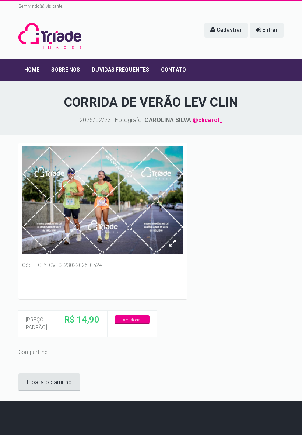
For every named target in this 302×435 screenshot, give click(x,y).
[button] (226, 30)
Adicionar (132, 320)
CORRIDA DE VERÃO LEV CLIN (151, 102)
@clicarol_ (207, 119)
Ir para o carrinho (49, 382)
